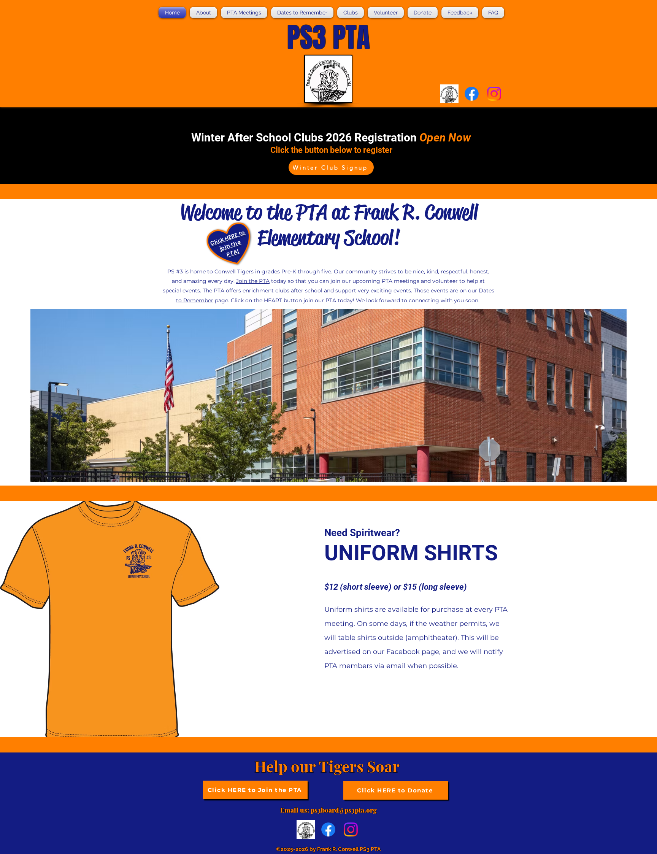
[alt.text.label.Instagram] (494, 93)
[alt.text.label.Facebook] (471, 93)
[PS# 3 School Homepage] (449, 93)
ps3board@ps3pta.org (344, 810)
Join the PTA (253, 281)
